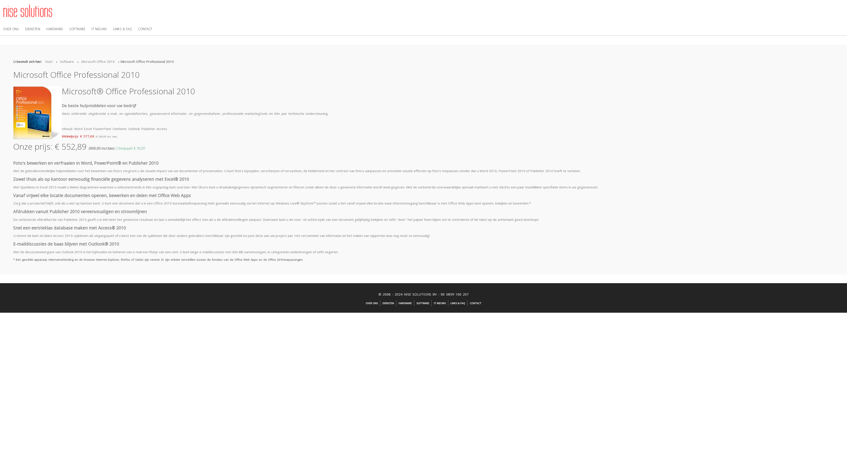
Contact (145, 29)
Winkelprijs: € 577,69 (78, 136)
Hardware (54, 29)
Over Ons (11, 29)
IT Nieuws (99, 29)
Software (77, 29)
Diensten (32, 29)
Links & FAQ (122, 29)
